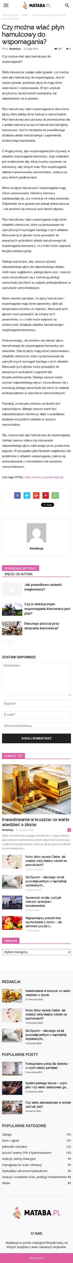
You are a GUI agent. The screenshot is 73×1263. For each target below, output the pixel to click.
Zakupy (7, 1134)
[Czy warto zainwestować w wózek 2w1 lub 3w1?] (12, 1108)
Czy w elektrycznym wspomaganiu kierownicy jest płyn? (47, 608)
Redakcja (15, 48)
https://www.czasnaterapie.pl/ (44, 477)
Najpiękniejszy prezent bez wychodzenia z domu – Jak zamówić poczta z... (44, 922)
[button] (67, 5)
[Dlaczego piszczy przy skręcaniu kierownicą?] (12, 628)
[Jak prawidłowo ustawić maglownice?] (12, 589)
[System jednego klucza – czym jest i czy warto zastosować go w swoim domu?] (12, 1088)
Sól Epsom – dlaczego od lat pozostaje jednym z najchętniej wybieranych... (46, 881)
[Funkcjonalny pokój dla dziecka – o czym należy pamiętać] (12, 1069)
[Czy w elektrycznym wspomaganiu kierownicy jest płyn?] (12, 609)
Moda (6, 1183)
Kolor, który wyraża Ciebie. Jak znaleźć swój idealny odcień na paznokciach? (46, 860)
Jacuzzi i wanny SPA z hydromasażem (26, 1153)
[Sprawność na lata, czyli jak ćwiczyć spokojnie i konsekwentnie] (12, 903)
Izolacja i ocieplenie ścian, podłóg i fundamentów (34, 1177)
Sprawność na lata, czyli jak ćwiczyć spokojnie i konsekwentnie (43, 901)
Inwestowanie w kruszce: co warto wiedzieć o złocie (35, 822)
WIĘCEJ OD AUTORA (18, 574)
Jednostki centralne (14, 1146)
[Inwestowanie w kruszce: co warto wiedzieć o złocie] (36, 789)
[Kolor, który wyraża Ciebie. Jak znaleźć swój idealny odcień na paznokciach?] (12, 862)
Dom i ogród (10, 1140)
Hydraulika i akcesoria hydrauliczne (24, 1171)
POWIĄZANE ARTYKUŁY (20, 568)
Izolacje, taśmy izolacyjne (19, 1159)
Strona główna (10, 15)
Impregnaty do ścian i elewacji (22, 1165)
